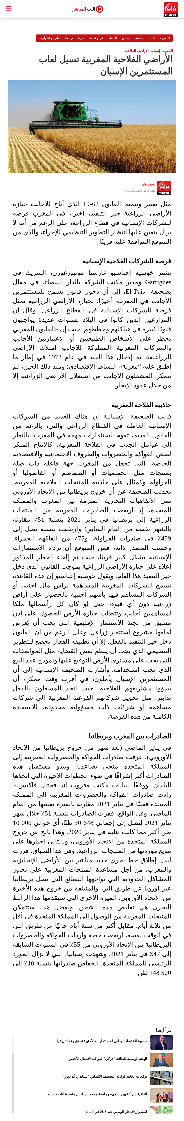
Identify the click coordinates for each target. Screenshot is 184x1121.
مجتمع (126, 38)
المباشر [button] (83, 9)
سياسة (139, 38)
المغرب (165, 38)
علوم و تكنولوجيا (49, 38)
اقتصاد (113, 38)
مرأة (81, 38)
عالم (152, 38)
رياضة (69, 38)
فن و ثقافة (96, 38)
